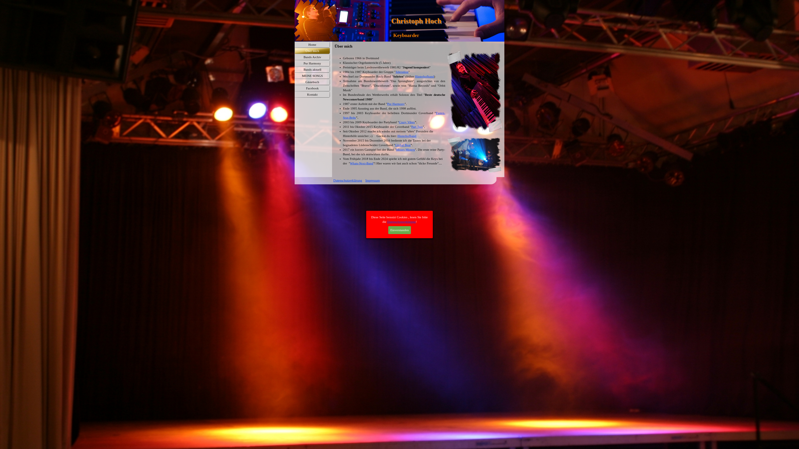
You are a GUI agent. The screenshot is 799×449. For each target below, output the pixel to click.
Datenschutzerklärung (347, 180)
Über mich (312, 51)
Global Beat (403, 145)
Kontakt (312, 94)
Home (312, 44)
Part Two (417, 126)
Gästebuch (312, 82)
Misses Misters (405, 149)
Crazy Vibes (407, 122)
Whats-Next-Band (361, 163)
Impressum (372, 180)
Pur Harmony (396, 104)
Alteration (402, 72)
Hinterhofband (424, 76)
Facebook (312, 88)
